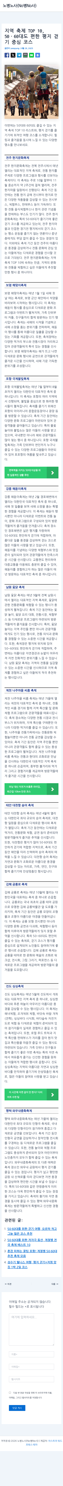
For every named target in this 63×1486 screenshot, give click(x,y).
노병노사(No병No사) (19, 6)
